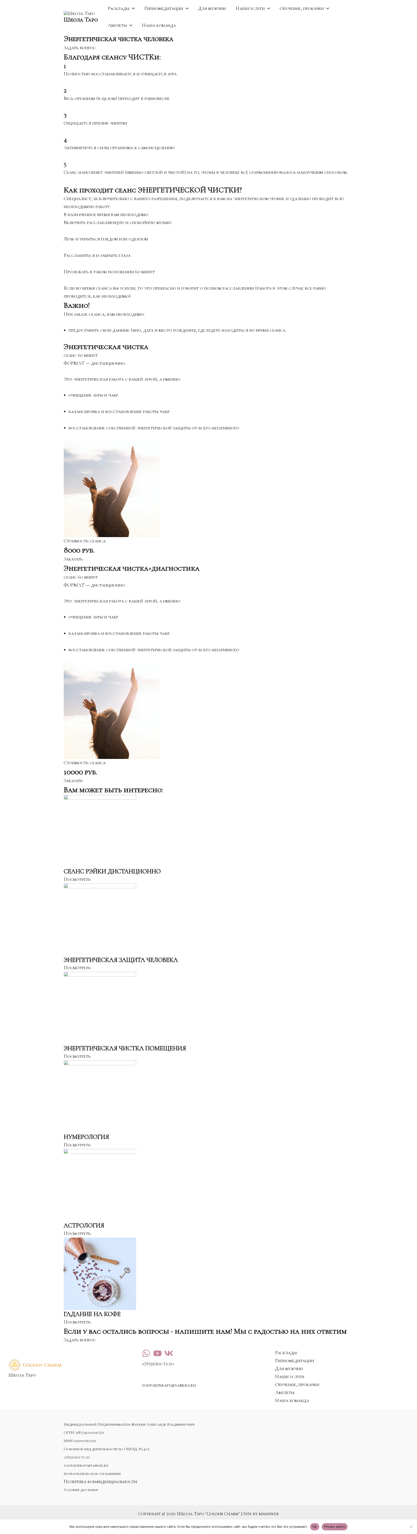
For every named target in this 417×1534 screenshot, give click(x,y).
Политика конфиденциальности (100, 1482)
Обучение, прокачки (302, 8)
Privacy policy (334, 1526)
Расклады (118, 8)
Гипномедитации (163, 8)
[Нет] (411, 1526)
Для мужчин (212, 8)
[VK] (169, 1353)
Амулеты (117, 25)
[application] (132, 8)
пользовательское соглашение (92, 1473)
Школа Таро (81, 19)
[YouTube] (157, 1353)
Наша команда (159, 25)
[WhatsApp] (146, 1353)
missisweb (269, 1514)
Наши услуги (250, 8)
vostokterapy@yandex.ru (86, 1465)
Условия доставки (81, 1489)
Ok (315, 1526)
